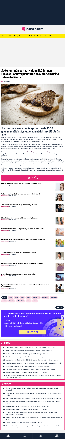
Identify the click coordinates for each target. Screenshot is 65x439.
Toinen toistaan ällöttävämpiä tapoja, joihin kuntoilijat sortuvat (19, 205)
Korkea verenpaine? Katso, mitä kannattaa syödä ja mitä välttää (27, 406)
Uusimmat (7, 343)
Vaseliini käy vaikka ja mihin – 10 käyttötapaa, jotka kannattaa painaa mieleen (22, 229)
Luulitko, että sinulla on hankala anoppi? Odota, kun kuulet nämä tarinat (21, 183)
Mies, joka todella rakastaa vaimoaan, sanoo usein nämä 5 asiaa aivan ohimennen (33, 398)
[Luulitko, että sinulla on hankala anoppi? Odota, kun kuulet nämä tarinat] (60, 187)
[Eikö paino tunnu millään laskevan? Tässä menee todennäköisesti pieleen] (60, 267)
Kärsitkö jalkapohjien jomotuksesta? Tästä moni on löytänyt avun (19, 218)
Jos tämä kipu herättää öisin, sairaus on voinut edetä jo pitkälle (18, 274)
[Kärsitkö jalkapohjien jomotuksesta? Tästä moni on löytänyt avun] (60, 221)
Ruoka (22, 297)
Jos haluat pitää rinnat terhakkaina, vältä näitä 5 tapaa (24, 423)
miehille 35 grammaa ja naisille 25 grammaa (40, 152)
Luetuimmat (8, 384)
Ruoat (16, 297)
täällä (3, 172)
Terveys (4, 301)
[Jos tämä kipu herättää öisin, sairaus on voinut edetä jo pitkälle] (60, 277)
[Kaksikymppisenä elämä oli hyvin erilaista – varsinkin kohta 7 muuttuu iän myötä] (60, 243)
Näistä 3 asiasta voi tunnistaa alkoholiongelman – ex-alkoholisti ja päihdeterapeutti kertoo (34, 419)
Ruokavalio (45, 297)
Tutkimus (11, 301)
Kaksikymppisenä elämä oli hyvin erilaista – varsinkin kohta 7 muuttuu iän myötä (23, 239)
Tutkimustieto (20, 301)
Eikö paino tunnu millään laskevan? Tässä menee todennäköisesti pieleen (22, 263)
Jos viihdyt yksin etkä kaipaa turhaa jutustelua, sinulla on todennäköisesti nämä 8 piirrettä (33, 402)
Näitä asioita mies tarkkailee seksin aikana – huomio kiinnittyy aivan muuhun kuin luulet (33, 394)
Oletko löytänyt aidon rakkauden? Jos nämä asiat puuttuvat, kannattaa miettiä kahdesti (32, 389)
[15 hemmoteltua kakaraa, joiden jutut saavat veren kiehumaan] (60, 256)
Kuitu (10, 297)
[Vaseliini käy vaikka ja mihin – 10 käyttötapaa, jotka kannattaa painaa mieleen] (60, 232)
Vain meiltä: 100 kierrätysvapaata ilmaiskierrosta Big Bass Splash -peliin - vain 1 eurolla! (26, 36)
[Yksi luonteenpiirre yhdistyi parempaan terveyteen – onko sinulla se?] (60, 197)
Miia (2, 81)
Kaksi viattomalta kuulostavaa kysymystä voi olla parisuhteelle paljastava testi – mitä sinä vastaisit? (33, 427)
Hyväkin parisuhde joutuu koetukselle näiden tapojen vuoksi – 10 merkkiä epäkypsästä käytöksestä (31, 414)
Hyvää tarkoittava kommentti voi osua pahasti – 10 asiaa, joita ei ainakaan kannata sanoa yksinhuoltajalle (25, 285)
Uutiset (28, 301)
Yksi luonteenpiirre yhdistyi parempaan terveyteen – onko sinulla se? (20, 194)
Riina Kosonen (5, 185)
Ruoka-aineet (36, 297)
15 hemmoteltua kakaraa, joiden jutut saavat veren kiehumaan (18, 253)
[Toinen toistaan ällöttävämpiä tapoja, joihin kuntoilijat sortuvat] (60, 208)
